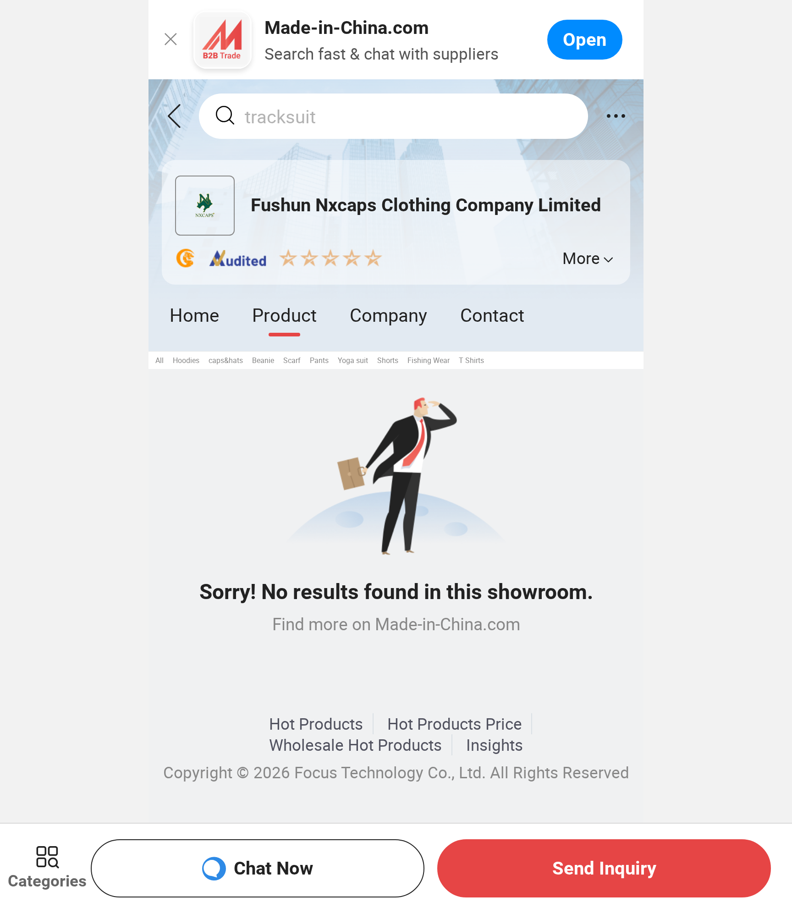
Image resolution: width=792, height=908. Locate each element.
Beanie (263, 360)
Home (194, 314)
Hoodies (186, 360)
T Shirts (471, 360)
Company (388, 314)
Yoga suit (353, 360)
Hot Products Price (454, 723)
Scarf (292, 360)
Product (284, 314)
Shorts (387, 360)
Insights (494, 744)
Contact (492, 314)
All (159, 360)
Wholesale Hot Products (355, 744)
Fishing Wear (428, 360)
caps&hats (226, 360)
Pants (319, 360)
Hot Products (316, 723)
